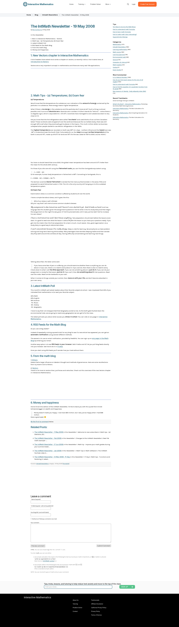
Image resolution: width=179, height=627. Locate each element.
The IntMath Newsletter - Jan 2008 (48, 451)
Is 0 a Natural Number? (120, 77)
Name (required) (36, 499)
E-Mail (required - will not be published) (42, 506)
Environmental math (119, 57)
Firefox (60, 346)
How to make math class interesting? (125, 34)
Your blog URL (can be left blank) (40, 512)
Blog (36, 15)
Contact (115, 67)
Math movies (117, 52)
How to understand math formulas (124, 29)
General (115, 60)
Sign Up (124, 587)
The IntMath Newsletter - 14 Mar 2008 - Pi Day (52, 457)
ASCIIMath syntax (48, 561)
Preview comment (37, 546)
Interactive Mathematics (120, 108)
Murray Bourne (37, 30)
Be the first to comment (40, 422)
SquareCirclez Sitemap (120, 37)
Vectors (35, 368)
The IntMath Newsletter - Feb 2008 (48, 438)
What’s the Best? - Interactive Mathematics (127, 104)
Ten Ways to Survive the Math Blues (124, 27)
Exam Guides (117, 70)
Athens (35, 360)
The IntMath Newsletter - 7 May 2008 (48, 432)
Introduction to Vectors (40, 62)
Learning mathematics (120, 49)
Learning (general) (119, 54)
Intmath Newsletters (50, 15)
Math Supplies (117, 65)
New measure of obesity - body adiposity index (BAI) (129, 91)
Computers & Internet (120, 62)
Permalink (66, 463)
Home (28, 15)
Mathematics (117, 44)
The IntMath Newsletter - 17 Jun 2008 (48, 444)
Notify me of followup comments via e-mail (44, 519)
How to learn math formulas (122, 32)
